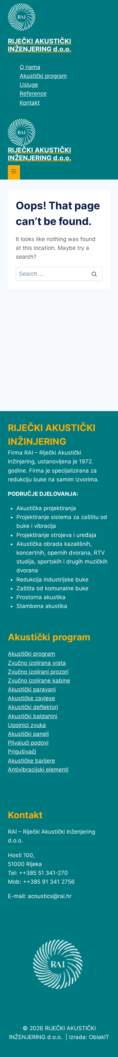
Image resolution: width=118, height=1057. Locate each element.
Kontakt (30, 102)
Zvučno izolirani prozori (38, 671)
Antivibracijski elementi (38, 769)
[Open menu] (14, 172)
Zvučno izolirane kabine (39, 680)
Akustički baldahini (32, 716)
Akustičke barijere (31, 760)
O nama (30, 67)
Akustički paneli (28, 734)
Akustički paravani (32, 689)
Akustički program (43, 76)
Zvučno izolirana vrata (37, 663)
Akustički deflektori (33, 707)
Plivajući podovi (28, 742)
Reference (33, 94)
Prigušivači (22, 751)
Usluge (29, 84)
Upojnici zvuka (27, 725)
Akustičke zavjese (31, 698)
